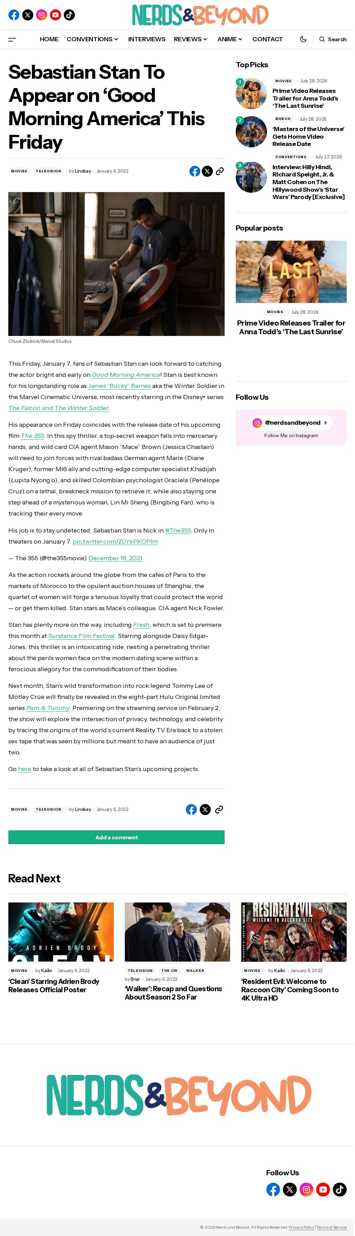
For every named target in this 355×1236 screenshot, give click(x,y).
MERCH (283, 118)
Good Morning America (126, 375)
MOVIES (19, 171)
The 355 (32, 436)
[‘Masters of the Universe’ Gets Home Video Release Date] (251, 131)
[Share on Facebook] (195, 171)
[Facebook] (14, 15)
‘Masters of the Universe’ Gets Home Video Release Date (308, 137)
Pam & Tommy (47, 708)
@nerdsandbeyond (293, 422)
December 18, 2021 (115, 558)
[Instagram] (42, 15)
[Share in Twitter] (207, 171)
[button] (12, 39)
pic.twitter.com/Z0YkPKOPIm (115, 541)
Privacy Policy (301, 1227)
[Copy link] (220, 171)
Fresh (141, 625)
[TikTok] (69, 15)
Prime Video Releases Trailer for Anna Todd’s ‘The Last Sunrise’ (305, 98)
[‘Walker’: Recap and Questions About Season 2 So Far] (177, 932)
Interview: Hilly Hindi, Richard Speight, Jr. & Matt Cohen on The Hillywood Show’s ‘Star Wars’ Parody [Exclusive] (308, 182)
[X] (28, 15)
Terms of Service (332, 1227)
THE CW (169, 970)
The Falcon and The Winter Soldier (58, 408)
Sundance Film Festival (81, 636)
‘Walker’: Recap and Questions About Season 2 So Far (173, 993)
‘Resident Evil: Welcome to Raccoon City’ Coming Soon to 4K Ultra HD (290, 989)
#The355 (178, 530)
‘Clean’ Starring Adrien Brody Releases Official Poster (53, 985)
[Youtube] (55, 15)
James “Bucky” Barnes (119, 386)
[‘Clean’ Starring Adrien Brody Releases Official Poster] (61, 932)
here (24, 769)
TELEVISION (48, 171)
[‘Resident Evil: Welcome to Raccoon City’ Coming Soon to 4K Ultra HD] (294, 932)
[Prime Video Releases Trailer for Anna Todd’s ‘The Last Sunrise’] (251, 93)
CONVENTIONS (290, 157)
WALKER (195, 970)
